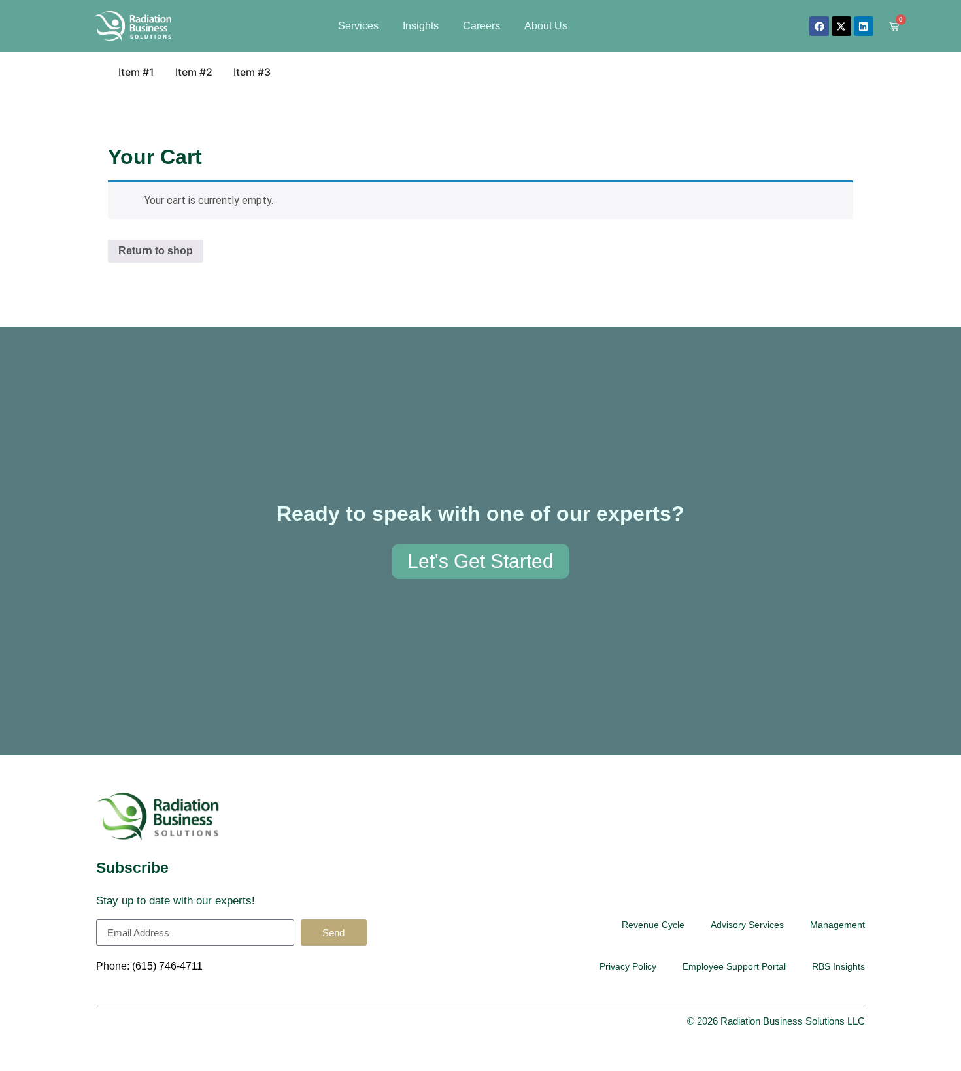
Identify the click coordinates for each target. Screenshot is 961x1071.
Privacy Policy (627, 966)
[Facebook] (819, 26)
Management (837, 924)
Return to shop (155, 250)
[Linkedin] (863, 26)
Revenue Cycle (653, 924)
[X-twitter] (841, 26)
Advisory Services (747, 924)
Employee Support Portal (734, 966)
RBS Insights (838, 966)
